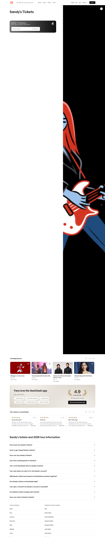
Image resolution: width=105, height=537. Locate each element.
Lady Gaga (48, 529)
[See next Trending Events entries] (93, 358)
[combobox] (26, 2)
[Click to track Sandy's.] (101, 8)
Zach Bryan (48, 533)
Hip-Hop (12, 521)
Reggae (12, 529)
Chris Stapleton (49, 517)
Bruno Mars (48, 512)
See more (33, 425)
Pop (11, 512)
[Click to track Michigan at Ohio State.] (28, 363)
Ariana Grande (49, 521)
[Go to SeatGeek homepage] (12, 2)
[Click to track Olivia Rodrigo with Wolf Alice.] (92, 363)
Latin (11, 533)
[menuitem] (39, 2)
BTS (46, 508)
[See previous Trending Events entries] (86, 358)
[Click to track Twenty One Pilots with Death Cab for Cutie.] (71, 363)
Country (12, 517)
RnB (11, 525)
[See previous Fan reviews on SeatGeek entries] (86, 412)
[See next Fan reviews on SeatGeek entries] (93, 412)
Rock (11, 508)
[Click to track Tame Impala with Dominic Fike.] (49, 363)
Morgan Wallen (49, 525)
